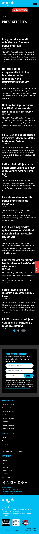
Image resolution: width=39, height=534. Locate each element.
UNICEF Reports (6, 487)
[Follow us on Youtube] (15, 482)
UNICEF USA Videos (7, 494)
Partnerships (5, 448)
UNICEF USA (8, 3)
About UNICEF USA (8, 433)
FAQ (35, 530)
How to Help (6, 456)
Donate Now (21, 10)
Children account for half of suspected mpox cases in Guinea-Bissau (18, 293)
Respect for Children (8, 425)
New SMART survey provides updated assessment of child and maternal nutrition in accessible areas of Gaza (18, 231)
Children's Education (8, 404)
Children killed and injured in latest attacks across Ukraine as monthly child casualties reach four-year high (18, 169)
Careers (4, 437)
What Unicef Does (8, 400)
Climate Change (6, 415)
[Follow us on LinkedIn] (11, 482)
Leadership (5, 444)
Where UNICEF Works (8, 428)
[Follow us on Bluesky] (26, 482)
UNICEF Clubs (6, 474)
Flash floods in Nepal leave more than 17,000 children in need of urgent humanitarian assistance (17, 108)
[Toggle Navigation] (35, 4)
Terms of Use (27, 530)
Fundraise (5, 467)
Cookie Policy (31, 528)
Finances (4, 441)
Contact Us (5, 506)
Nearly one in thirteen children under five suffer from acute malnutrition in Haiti (16, 42)
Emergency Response (8, 418)
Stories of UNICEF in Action (10, 489)
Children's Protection (8, 411)
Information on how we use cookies (12, 491)
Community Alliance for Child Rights (12, 451)
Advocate (4, 460)
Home (4, 16)
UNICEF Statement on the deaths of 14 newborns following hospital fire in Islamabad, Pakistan (19, 138)
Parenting (5, 422)
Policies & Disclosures (13, 530)
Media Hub (5, 485)
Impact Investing (7, 470)
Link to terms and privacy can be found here (17, 388)
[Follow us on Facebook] (4, 482)
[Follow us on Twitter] (8, 482)
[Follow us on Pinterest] (22, 482)
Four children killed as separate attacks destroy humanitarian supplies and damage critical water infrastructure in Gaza (16, 75)
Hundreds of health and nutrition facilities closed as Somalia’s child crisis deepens (18, 263)
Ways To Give (6, 477)
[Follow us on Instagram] (18, 482)
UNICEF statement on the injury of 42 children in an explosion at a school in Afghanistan (18, 322)
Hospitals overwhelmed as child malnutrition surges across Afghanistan (17, 200)
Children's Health (7, 408)
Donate (4, 464)
